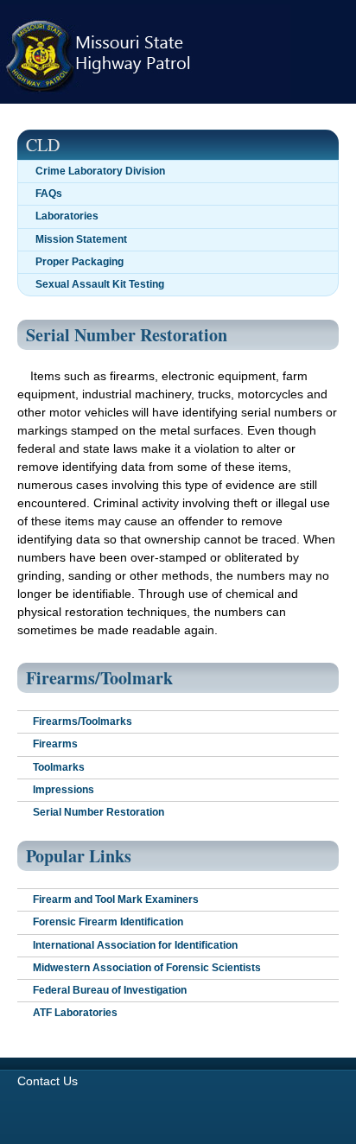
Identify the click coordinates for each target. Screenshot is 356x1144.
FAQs (48, 193)
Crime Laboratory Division (100, 171)
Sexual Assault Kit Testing (99, 284)
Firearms (55, 744)
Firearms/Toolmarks (82, 721)
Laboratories (67, 216)
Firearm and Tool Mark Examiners (116, 899)
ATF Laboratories (75, 1013)
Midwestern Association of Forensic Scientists (147, 968)
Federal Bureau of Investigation (110, 990)
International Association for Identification (135, 945)
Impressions (63, 790)
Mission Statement (81, 239)
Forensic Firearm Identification (108, 922)
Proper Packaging (79, 262)
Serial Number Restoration (98, 812)
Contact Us (47, 1081)
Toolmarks (59, 767)
